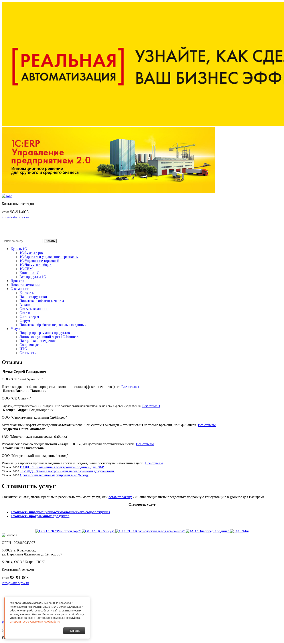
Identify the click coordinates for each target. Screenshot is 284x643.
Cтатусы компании (34, 309)
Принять (74, 630)
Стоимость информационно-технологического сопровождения (60, 512)
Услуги (16, 329)
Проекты (17, 281)
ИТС (23, 349)
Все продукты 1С (33, 277)
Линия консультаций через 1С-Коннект (49, 337)
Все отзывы (130, 387)
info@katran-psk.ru (15, 217)
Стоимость (28, 353)
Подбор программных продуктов (45, 333)
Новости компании (25, 285)
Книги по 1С (29, 273)
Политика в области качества (42, 301)
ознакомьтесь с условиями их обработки (35, 621)
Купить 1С (19, 249)
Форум (25, 321)
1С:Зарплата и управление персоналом (49, 257)
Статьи (25, 313)
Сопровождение (32, 345)
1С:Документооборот (36, 265)
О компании (20, 289)
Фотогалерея (29, 317)
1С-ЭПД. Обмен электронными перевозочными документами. (67, 471)
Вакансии (27, 305)
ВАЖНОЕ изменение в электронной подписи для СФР (62, 467)
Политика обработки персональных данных (53, 325)
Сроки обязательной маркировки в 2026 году (54, 475)
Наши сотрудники (33, 297)
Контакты (27, 293)
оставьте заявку (120, 497)
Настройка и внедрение (37, 341)
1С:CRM (26, 269)
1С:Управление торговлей (39, 261)
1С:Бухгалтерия (31, 253)
